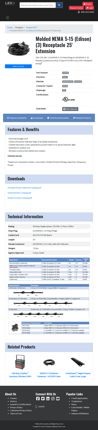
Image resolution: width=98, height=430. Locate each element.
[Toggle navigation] (7, 17)
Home (10, 27)
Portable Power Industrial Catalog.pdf (24, 187)
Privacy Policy (16, 407)
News (73, 404)
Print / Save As (71, 109)
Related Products (83, 118)
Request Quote (76, 8)
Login (90, 8)
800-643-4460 (87, 12)
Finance (88, 4)
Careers (13, 398)
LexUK (41, 406)
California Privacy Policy (21, 410)
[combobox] (38, 5)
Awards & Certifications (20, 404)
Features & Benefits (18, 118)
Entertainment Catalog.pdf (19, 192)
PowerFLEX (32, 27)
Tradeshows (76, 401)
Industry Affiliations (80, 413)
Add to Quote (18, 66)
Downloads (38, 118)
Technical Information (59, 118)
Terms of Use (16, 413)
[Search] (59, 5)
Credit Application (79, 398)
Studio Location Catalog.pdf (20, 198)
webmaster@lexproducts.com (55, 426)
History (13, 401)
